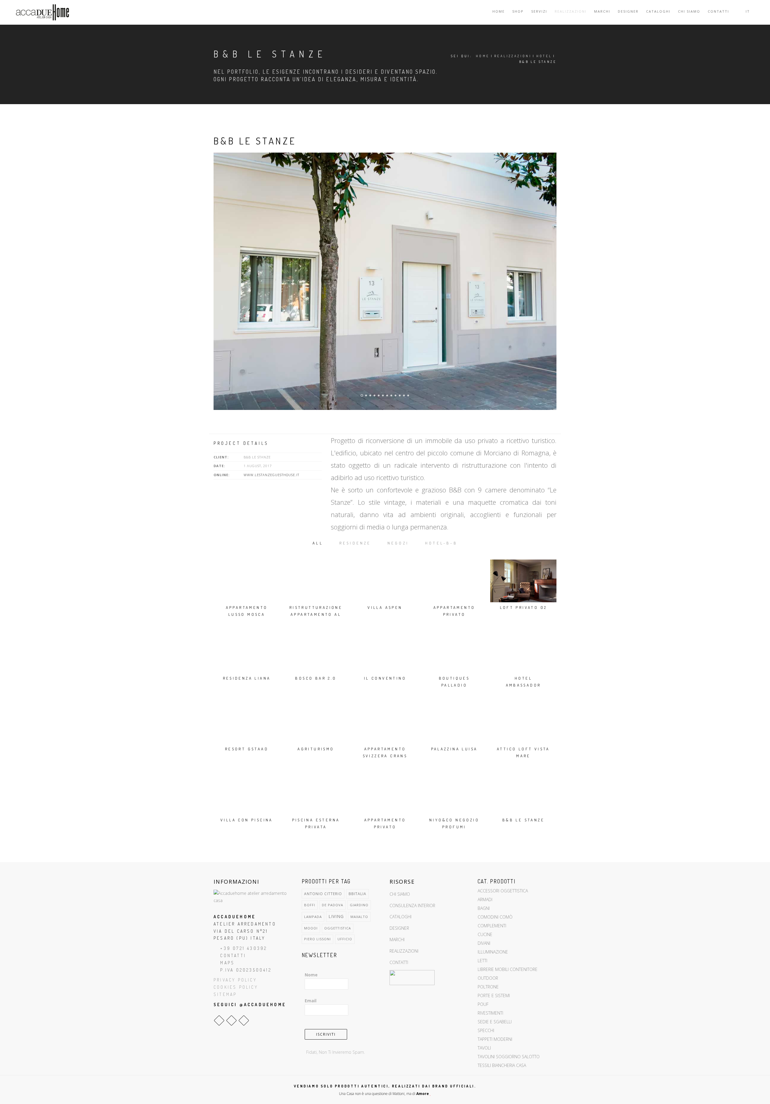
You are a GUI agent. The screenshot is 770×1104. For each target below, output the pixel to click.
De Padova (332, 905)
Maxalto (359, 916)
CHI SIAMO (400, 894)
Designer (628, 11)
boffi (309, 905)
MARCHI (397, 939)
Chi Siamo (689, 11)
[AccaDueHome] (42, 12)
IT (748, 11)
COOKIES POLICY (236, 987)
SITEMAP (225, 994)
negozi (398, 543)
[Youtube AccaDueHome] (244, 1020)
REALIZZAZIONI (404, 951)
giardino (359, 905)
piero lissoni (317, 939)
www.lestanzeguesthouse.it (271, 475)
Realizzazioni (571, 11)
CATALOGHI (400, 916)
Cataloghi (658, 11)
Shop (518, 11)
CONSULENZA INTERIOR (412, 905)
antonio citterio (323, 893)
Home (498, 11)
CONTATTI (233, 955)
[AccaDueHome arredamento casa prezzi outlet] (253, 896)
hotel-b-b (441, 543)
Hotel (544, 56)
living (336, 916)
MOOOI (311, 928)
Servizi (539, 11)
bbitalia (357, 893)
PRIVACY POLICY (235, 979)
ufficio (344, 939)
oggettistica (337, 928)
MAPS (227, 962)
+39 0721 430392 (243, 948)
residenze (355, 543)
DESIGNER (399, 928)
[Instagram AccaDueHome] (231, 1020)
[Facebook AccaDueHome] (219, 1020)
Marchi (602, 11)
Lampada (313, 916)
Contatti (718, 11)
